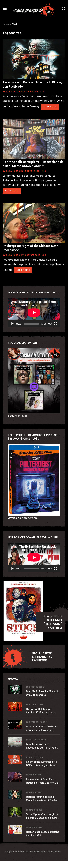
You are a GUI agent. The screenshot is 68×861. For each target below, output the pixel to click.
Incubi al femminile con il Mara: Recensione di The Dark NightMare (42, 798)
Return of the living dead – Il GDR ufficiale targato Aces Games (41, 763)
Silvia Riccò (12, 91)
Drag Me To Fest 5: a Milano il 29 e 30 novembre (42, 693)
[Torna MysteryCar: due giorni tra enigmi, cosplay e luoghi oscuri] (15, 812)
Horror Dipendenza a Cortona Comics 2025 (42, 834)
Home (6, 24)
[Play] (12, 323)
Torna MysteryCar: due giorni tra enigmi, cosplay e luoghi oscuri (42, 816)
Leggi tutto (49, 106)
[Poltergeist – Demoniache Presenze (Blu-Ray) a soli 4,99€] (34, 480)
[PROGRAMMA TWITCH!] (34, 380)
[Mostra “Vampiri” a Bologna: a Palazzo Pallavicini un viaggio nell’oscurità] (15, 724)
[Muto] (50, 323)
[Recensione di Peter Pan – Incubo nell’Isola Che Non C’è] (15, 777)
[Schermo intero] (55, 323)
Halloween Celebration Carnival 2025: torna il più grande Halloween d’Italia (40, 711)
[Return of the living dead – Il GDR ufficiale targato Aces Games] (15, 759)
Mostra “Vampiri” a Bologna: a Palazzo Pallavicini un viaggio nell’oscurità (42, 728)
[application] (34, 312)
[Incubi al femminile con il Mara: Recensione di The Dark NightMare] (15, 794)
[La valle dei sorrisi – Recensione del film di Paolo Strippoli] (15, 742)
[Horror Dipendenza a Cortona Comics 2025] (15, 830)
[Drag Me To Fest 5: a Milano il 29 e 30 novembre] (15, 689)
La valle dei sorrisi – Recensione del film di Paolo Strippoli (42, 746)
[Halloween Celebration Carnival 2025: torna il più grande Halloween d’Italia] (15, 707)
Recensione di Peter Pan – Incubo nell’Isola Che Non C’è (42, 781)
